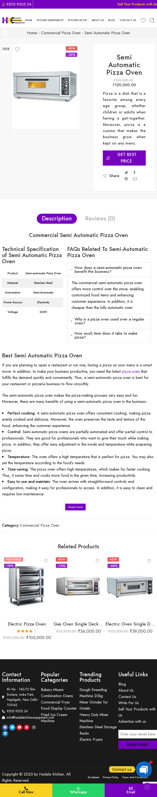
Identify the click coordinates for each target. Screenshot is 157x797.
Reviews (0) (100, 218)
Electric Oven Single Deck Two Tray (130, 624)
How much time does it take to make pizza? (106, 335)
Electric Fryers (91, 739)
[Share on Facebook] (134, 172)
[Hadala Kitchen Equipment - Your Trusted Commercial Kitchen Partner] (13, 21)
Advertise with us (132, 721)
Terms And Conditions (135, 777)
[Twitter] (12, 727)
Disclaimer (93, 777)
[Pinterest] (27, 727)
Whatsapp (78, 792)
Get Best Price (126, 158)
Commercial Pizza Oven (61, 33)
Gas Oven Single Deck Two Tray (78, 624)
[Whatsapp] (78, 788)
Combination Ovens (57, 696)
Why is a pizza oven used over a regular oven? (109, 321)
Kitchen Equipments (50, 20)
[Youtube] (19, 727)
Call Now (26, 792)
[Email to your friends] (135, 179)
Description (57, 218)
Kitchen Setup (77, 20)
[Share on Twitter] (126, 172)
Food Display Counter (59, 708)
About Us (98, 20)
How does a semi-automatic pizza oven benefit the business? (108, 269)
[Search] (152, 20)
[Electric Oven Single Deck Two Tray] (5, 33)
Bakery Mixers (52, 689)
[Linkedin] (5, 733)
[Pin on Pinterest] (126, 179)
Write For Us (128, 703)
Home (28, 20)
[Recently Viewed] (147, 787)
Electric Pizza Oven (27, 624)
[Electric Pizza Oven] (27, 586)
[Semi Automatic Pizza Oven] (6, 49)
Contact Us (128, 20)
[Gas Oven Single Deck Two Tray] (78, 586)
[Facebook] (5, 727)
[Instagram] (34, 727)
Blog (111, 20)
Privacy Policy (110, 777)
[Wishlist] (17, 49)
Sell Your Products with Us (137, 4)
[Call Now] (26, 788)
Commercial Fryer (55, 702)
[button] (109, 270)
